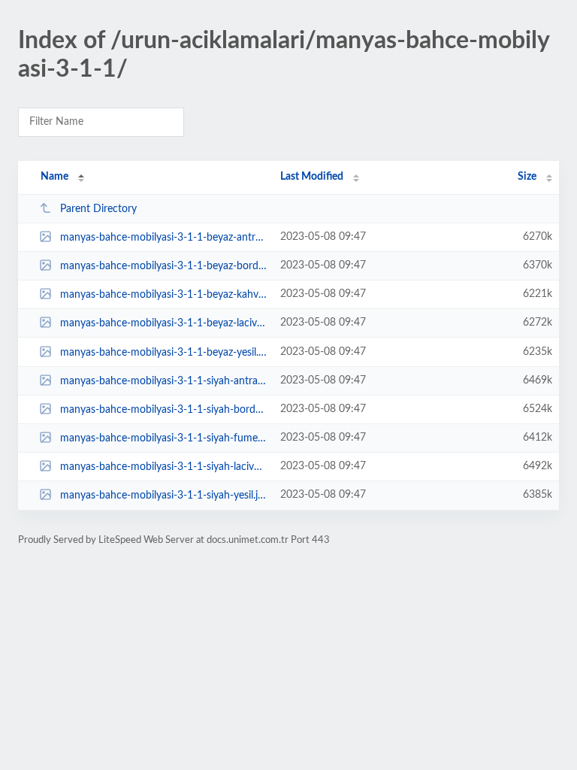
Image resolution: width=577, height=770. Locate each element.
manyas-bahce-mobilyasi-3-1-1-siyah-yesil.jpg (163, 495)
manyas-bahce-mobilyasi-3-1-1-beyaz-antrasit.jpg (163, 237)
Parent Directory (98, 209)
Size (527, 176)
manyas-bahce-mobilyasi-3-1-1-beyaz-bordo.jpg (163, 266)
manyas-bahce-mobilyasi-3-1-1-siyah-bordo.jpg (163, 410)
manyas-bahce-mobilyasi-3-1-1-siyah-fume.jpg (163, 438)
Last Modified (311, 176)
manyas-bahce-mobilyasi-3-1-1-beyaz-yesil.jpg (163, 352)
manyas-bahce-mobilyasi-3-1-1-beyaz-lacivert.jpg (163, 323)
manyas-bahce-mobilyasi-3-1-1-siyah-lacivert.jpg (163, 467)
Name (54, 176)
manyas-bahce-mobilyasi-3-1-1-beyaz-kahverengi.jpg (163, 295)
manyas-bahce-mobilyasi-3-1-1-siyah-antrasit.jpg (163, 381)
